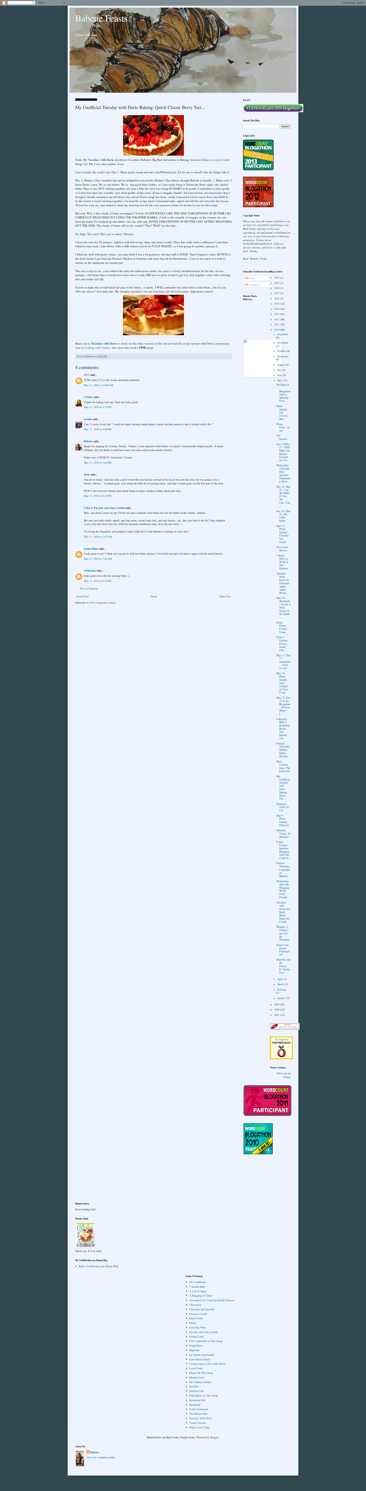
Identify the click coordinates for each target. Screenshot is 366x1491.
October (282, 351)
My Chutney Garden (200, 1382)
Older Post (225, 596)
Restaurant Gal (197, 1400)
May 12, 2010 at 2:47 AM (98, 536)
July (279, 370)
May (280, 380)
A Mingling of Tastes (200, 1295)
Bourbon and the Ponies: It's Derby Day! (283, 966)
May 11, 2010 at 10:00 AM (98, 385)
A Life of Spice (197, 1291)
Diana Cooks (196, 1318)
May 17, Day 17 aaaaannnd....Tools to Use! (283, 661)
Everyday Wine (197, 1327)
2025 (277, 277)
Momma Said (196, 1377)
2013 (277, 314)
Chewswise (195, 1305)
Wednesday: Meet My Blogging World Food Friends (282, 889)
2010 (277, 329)
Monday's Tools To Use (282, 807)
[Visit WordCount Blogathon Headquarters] (258, 1153)
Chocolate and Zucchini (202, 1309)
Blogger (214, 1437)
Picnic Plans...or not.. (283, 427)
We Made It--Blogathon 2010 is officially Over (283, 393)
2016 (277, 298)
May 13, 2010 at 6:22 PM (97, 581)
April (280, 979)
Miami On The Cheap (201, 1373)
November (282, 342)
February (282, 989)
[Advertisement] (92, 1181)
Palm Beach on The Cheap (203, 1395)
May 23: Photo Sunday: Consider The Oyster (282, 534)
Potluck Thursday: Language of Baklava (283, 869)
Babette (88, 441)
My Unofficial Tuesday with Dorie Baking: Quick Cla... (283, 787)
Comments (254, 285)
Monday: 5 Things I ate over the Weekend (282, 933)
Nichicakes (90, 571)
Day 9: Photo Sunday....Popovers (283, 820)
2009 (277, 1004)
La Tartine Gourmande (201, 1354)
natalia (88, 419)
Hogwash (194, 1350)
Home (154, 596)
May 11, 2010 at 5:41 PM (97, 462)
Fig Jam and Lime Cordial (203, 1332)
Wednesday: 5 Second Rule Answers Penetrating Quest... (283, 473)
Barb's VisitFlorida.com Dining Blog (99, 1266)
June (280, 375)
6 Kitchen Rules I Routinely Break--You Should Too (283, 728)
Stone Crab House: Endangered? (283, 949)
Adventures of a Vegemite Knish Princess (211, 1300)
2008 (277, 1009)
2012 (277, 319)
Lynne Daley (91, 549)
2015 (277, 303)
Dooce (192, 1323)
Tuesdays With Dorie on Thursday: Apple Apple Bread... (283, 583)
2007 (277, 1015)
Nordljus (194, 1386)
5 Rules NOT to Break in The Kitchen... (283, 562)
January (281, 998)
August (281, 365)
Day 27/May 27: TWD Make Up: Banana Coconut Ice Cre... (283, 452)
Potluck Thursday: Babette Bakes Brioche (283, 750)
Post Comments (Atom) (103, 602)
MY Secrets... (282, 437)
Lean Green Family (199, 1359)
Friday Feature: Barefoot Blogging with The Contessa (282, 850)
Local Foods (196, 1368)
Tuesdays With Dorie (200, 1418)
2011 (277, 324)
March (281, 984)
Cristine (88, 397)
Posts (251, 278)
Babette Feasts (101, 18)
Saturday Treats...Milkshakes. (283, 833)
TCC (86, 375)
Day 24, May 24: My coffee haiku (283, 515)
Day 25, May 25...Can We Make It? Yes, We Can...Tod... (283, 496)
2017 (277, 293)
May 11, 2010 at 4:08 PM (97, 429)
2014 (277, 309)
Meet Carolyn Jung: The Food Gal (283, 766)
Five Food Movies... (282, 548)
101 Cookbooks (197, 1282)
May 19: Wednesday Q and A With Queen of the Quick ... (283, 607)
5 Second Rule (197, 1286)
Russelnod (194, 1404)
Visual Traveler (197, 1423)
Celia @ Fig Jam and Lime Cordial (104, 508)
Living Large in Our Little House (207, 1363)
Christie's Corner (198, 1314)
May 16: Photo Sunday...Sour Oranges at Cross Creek (282, 682)
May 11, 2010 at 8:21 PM (97, 496)
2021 (277, 283)
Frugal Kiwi (195, 1345)
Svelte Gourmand (198, 1409)
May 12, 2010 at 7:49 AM (98, 559)
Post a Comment (89, 588)
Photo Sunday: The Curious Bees (282, 412)
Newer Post (82, 596)
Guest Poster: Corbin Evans (281, 627)
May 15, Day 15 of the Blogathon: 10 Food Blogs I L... (283, 705)
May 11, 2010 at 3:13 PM (97, 407)
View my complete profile (101, 1457)
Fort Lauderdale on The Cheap (205, 1341)
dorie (87, 474)
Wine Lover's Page (199, 1427)
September (283, 356)
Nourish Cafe (196, 1391)
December (282, 334)
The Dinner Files (198, 1413)
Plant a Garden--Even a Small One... (282, 643)
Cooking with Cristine (97, 348)
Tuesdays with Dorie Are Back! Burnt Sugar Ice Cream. (283, 912)
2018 (277, 288)
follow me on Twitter (283, 1075)
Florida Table (196, 1336)
